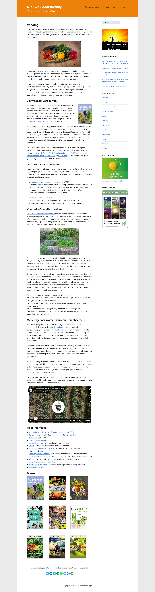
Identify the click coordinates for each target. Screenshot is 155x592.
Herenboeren (59, 327)
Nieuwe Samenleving (44, 6)
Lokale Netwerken (108, 111)
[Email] (71, 573)
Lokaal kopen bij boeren (38, 198)
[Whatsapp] (61, 573)
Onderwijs (105, 121)
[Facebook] (68, 573)
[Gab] (54, 573)
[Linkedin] (57, 573)
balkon (49, 137)
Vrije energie (106, 135)
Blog (115, 7)
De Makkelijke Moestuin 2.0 (42, 121)
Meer (122, 7)
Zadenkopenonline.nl (35, 156)
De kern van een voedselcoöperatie (41, 213)
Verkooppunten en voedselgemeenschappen (47, 182)
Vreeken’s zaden (80, 153)
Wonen (104, 148)
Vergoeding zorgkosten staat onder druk (115, 68)
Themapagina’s (91, 7)
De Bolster (62, 156)
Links (106, 7)
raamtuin (84, 134)
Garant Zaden (49, 156)
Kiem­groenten (70, 137)
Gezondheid (106, 102)
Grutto (31, 445)
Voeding (104, 130)
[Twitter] (64, 573)
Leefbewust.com (50, 462)
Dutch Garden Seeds (46, 153)
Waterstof (105, 144)
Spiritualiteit (106, 125)
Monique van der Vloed (38, 464)
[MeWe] (50, 573)
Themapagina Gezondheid (39, 467)
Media (104, 116)
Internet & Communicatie (110, 107)
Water (104, 139)
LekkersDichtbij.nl (36, 443)
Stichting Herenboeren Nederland (42, 448)
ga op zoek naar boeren (47, 171)
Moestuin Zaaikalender (38, 440)
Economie (105, 97)
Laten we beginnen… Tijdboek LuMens (114, 86)
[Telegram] (47, 573)
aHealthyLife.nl (35, 462)
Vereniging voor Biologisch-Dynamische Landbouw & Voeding (53, 432)
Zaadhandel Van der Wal (64, 153)
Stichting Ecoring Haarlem (39, 454)
